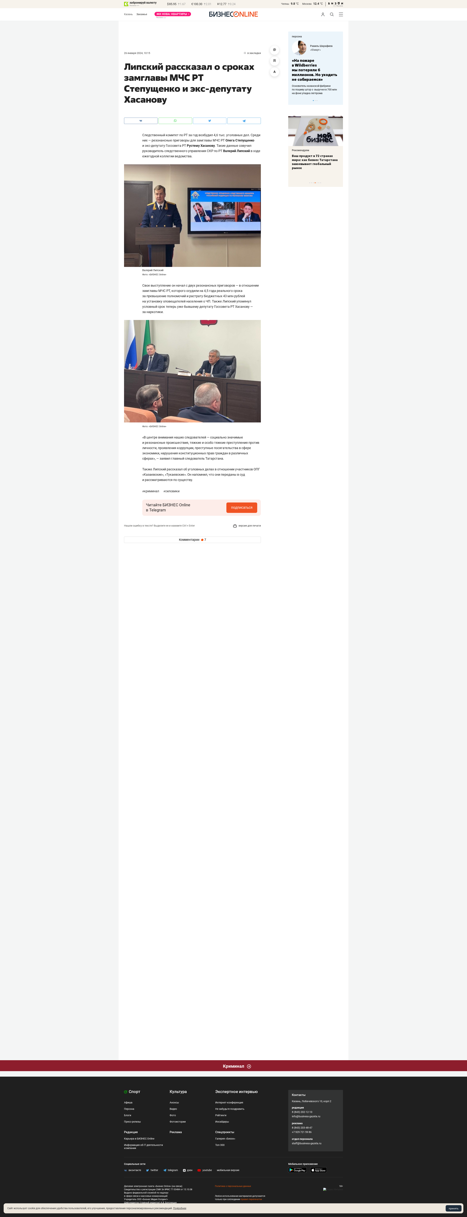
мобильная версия (228, 1170)
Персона (129, 1108)
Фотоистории (178, 1121)
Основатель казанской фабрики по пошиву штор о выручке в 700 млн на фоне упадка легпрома (314, 89)
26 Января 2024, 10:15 (137, 53)
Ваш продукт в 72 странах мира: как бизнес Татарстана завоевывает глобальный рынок (315, 162)
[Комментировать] (274, 50)
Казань (128, 14)
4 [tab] (315, 182)
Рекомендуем (300, 150)
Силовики (171, 491)
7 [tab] (320, 182)
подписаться (241, 507)
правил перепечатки (251, 1199)
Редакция (131, 1132)
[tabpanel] (315, 68)
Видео (173, 1108)
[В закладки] (274, 61)
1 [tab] (313, 100)
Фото (173, 1115)
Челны (285, 3)
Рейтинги (220, 1115)
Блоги (127, 1115)
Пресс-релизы (132, 1121)
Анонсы (174, 1102)
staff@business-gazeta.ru (306, 1143)
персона (297, 36)
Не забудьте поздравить (229, 1108)
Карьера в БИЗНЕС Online (139, 1138)
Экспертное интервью (236, 1091)
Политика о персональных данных (233, 1186)
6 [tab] (318, 182)
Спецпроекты (224, 1132)
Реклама (176, 1132)
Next (339, 100)
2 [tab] (315, 100)
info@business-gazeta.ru (306, 1116)
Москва (307, 3)
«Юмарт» (315, 49)
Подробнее (179, 1208)
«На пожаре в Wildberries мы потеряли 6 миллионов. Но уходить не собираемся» (314, 70)
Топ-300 (220, 1145)
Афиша (128, 1102)
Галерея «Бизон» (225, 1138)
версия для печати (249, 525)
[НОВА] (173, 15)
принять (453, 1208)
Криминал (151, 491)
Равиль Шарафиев (321, 45)
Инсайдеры (222, 1121)
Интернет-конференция (229, 1102)
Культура (178, 1091)
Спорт (134, 1091)
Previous (293, 100)
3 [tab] (313, 182)
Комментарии (192, 539)
